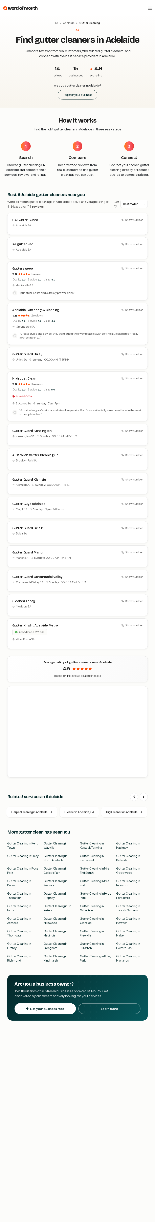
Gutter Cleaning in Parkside (128, 858)
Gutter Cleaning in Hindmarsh (55, 958)
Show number (134, 219)
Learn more (109, 1008)
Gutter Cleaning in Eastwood (92, 858)
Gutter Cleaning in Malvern (128, 933)
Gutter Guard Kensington (32, 431)
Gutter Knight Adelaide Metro (35, 625)
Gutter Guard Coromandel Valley (37, 577)
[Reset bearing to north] (142, 703)
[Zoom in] (142, 691)
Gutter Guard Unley (27, 354)
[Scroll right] (144, 797)
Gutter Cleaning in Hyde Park (95, 895)
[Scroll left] (134, 797)
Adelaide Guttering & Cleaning (35, 310)
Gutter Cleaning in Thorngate (19, 933)
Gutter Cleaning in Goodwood (128, 870)
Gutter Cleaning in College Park (55, 870)
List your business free (47, 1008)
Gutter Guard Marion (28, 552)
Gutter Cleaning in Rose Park (22, 870)
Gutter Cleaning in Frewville (92, 933)
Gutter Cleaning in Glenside (92, 921)
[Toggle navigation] (150, 8)
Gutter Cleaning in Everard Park (128, 946)
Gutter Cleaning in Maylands (128, 958)
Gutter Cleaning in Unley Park (95, 958)
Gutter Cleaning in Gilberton (92, 908)
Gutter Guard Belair (27, 528)
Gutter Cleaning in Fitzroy (19, 946)
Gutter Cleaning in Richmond (19, 958)
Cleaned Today (23, 601)
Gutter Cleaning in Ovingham (55, 946)
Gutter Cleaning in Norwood (128, 883)
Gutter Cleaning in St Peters (57, 908)
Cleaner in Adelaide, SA (79, 812)
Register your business (77, 94)
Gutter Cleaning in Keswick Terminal (92, 845)
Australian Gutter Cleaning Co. (35, 455)
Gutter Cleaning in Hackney (128, 845)
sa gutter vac (22, 244)
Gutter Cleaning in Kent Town (22, 845)
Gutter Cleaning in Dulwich (19, 883)
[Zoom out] (142, 697)
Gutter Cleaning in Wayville (55, 845)
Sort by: (116, 203)
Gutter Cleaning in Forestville (128, 895)
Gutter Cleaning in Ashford (19, 921)
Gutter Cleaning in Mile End (94, 883)
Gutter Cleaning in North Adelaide (55, 858)
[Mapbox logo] (18, 773)
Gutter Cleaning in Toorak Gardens (128, 908)
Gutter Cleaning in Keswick (55, 883)
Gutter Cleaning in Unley (23, 856)
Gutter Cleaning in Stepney (55, 895)
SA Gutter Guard (25, 220)
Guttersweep (22, 268)
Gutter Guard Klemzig (29, 479)
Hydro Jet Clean (24, 378)
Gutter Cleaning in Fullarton (92, 946)
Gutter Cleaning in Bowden (128, 921)
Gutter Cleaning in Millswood (55, 921)
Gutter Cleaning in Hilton (19, 908)
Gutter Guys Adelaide (28, 504)
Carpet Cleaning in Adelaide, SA (31, 812)
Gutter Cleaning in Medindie (55, 933)
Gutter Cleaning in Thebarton (19, 895)
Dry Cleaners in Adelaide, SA (124, 812)
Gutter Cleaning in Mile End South (94, 870)
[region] (78, 732)
